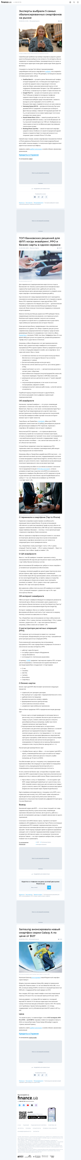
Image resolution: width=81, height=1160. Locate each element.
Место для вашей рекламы (40, 173)
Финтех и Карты (34, 248)
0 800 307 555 (18, 2)
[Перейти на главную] (6, 2)
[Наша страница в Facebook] (24, 1105)
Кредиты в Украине (29, 155)
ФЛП (37, 842)
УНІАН (30, 159)
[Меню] (78, 2)
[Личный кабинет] (70, 2)
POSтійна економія (43, 469)
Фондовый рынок (34, 21)
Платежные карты (45, 842)
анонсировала (36, 977)
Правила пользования (50, 1128)
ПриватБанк (23, 335)
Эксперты (21, 1128)
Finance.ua (21, 202)
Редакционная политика (38, 1125)
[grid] (40, 647)
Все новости (29, 202)
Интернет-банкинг (41, 844)
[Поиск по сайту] (74, 2)
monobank (41, 421)
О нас (19, 1125)
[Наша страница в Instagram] (36, 1105)
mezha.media (33, 1037)
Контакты (36, 1131)
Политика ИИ (52, 1125)
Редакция (26, 1125)
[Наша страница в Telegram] (20, 1105)
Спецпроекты (37, 1128)
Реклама (28, 1128)
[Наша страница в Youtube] (28, 1105)
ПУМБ (28, 660)
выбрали (48, 71)
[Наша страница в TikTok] (32, 1105)
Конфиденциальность (24, 1131)
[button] (49, 887)
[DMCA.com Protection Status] (20, 1158)
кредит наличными (36, 149)
